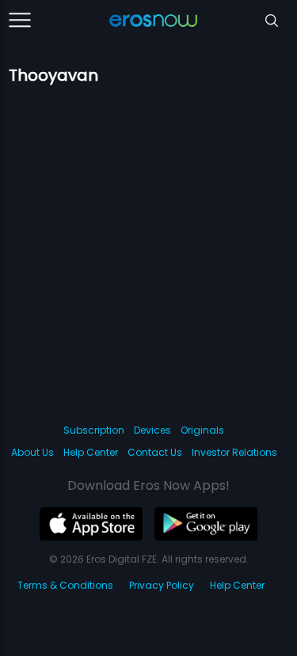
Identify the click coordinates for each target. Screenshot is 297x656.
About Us (32, 452)
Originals (202, 430)
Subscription (93, 430)
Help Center (90, 452)
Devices (152, 430)
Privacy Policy (161, 585)
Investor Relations (234, 452)
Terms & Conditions (65, 585)
